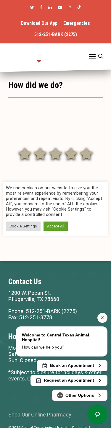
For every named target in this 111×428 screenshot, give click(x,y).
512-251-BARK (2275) (51, 311)
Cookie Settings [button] (23, 226)
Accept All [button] (55, 226)
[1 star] (25, 153)
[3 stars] (55, 153)
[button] (92, 56)
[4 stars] (71, 153)
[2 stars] (40, 153)
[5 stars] (86, 153)
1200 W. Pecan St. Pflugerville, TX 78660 (33, 296)
